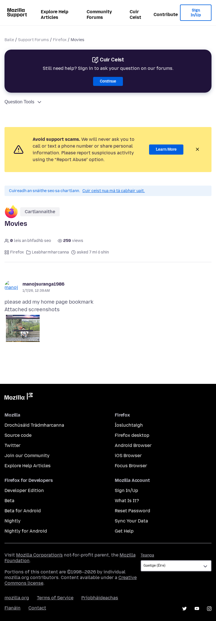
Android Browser (133, 445)
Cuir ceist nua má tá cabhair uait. (113, 190)
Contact (37, 608)
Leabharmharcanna (50, 252)
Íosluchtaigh (129, 425)
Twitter (12, 445)
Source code (18, 435)
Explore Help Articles (54, 14)
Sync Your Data (131, 521)
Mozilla (18, 397)
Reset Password (132, 510)
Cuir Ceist (135, 14)
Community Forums (99, 14)
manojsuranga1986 (43, 284)
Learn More (166, 149)
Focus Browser (131, 465)
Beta (9, 500)
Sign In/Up (196, 13)
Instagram (209, 608)
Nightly (12, 521)
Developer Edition (24, 490)
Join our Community (27, 455)
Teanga (147, 555)
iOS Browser (128, 455)
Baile (9, 39)
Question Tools (19, 101)
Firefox (60, 39)
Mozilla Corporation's (39, 555)
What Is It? (127, 500)
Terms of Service (55, 597)
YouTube (197, 608)
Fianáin (12, 608)
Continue (108, 81)
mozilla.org (16, 597)
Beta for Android (22, 510)
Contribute (166, 14)
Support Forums (33, 39)
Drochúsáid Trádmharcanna (34, 425)
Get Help (124, 531)
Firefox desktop (132, 435)
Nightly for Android (25, 531)
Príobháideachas (99, 597)
